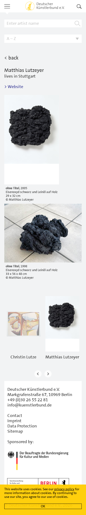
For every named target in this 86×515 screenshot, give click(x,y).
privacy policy (64, 489)
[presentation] (38, 374)
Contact (14, 415)
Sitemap (15, 431)
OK (43, 506)
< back (11, 57)
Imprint (14, 421)
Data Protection (22, 426)
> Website (13, 86)
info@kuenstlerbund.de (29, 405)
